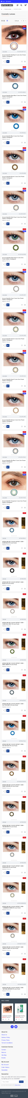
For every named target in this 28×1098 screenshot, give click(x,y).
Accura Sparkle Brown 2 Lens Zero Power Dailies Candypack (13, 177)
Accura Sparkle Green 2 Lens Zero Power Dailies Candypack (13, 339)
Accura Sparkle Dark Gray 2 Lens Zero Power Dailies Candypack (14, 217)
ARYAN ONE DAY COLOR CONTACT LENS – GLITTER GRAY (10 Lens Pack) (13, 704)
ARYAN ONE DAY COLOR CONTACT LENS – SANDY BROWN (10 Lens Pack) (13, 785)
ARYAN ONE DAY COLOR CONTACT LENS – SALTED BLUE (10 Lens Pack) (13, 745)
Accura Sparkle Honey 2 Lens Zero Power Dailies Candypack (13, 420)
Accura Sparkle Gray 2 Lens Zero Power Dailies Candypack (13, 299)
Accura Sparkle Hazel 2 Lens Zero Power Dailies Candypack (13, 380)
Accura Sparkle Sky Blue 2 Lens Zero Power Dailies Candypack (14, 461)
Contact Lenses (7, 9)
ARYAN (4, 538)
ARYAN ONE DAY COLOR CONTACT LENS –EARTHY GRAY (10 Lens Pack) (12, 947)
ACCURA (5, 51)
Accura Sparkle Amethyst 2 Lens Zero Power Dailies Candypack (14, 55)
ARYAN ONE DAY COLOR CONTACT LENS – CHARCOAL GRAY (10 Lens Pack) (13, 623)
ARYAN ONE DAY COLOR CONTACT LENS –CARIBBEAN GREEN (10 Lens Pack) (12, 907)
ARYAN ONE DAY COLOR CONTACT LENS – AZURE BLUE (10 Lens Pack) (13, 542)
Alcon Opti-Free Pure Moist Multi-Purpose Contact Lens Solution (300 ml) (20, 1015)
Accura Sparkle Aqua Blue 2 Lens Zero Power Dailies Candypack (14, 96)
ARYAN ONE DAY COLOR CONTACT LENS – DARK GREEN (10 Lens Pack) (13, 664)
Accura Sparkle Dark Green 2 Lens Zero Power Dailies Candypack (12, 258)
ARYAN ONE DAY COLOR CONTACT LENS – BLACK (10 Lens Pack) (13, 582)
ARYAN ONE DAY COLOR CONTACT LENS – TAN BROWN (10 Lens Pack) (13, 826)
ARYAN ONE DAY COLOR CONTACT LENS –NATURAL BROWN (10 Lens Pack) (12, 988)
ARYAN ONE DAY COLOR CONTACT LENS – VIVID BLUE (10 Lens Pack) (13, 866)
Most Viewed (5, 1000)
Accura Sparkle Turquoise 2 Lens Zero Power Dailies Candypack (14, 501)
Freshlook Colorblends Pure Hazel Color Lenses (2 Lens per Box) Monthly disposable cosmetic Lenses (7, 1015)
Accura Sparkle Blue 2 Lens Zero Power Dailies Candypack (12, 136)
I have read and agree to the (11, 1084)
